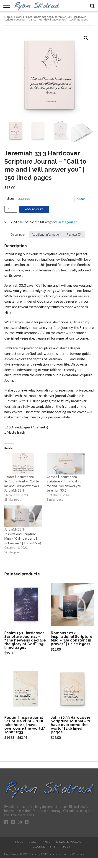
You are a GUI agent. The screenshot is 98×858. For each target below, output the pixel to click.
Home (8, 16)
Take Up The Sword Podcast (62, 841)
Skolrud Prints (23, 16)
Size (10, 198)
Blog (32, 841)
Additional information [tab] (46, 234)
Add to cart (34, 209)
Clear (81, 199)
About (65, 846)
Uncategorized (43, 16)
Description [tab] (18, 234)
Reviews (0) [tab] (74, 234)
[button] (86, 38)
